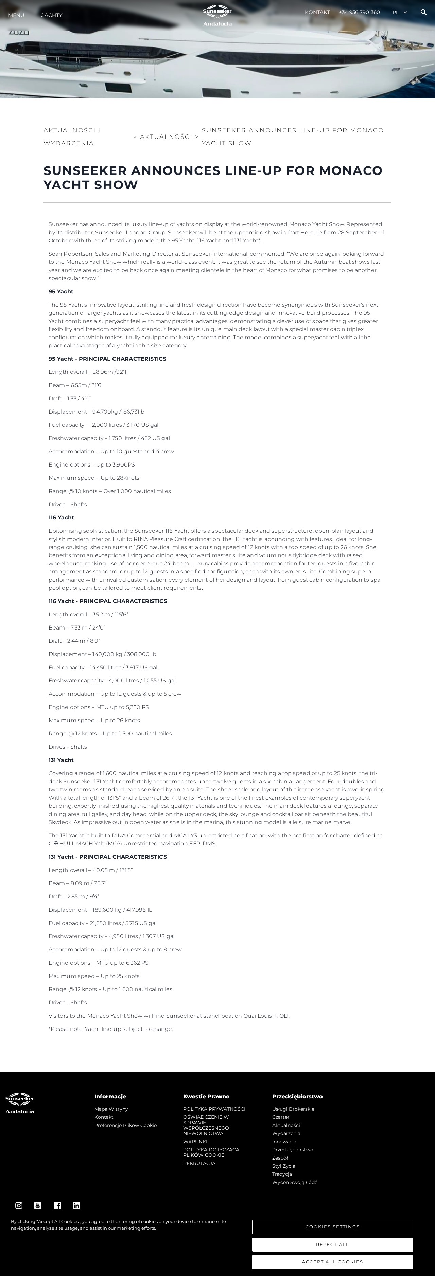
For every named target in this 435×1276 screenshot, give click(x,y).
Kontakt (317, 12)
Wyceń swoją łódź (294, 1182)
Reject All (332, 1244)
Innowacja (284, 1141)
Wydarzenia (286, 1133)
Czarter (281, 1117)
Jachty (52, 15)
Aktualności (286, 1125)
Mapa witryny (111, 1109)
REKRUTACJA (199, 1163)
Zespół (280, 1158)
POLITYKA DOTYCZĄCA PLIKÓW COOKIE (211, 1152)
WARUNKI (195, 1141)
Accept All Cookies (332, 1261)
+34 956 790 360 (359, 12)
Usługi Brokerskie (293, 1109)
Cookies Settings (333, 1226)
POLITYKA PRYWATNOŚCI (214, 1109)
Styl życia (283, 1166)
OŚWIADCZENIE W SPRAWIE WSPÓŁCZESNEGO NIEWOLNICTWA (206, 1125)
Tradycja (282, 1174)
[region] (217, 1243)
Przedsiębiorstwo (292, 1150)
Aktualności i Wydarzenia (72, 137)
